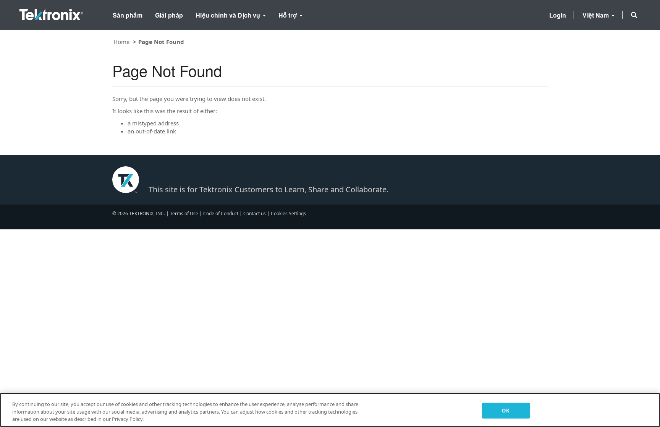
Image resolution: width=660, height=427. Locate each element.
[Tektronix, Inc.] (51, 12)
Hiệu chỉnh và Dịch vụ (229, 15)
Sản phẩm (127, 15)
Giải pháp (169, 15)
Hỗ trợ (288, 15)
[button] (634, 15)
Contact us (254, 213)
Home (121, 41)
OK (505, 410)
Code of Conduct (220, 213)
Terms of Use (184, 213)
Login (557, 15)
